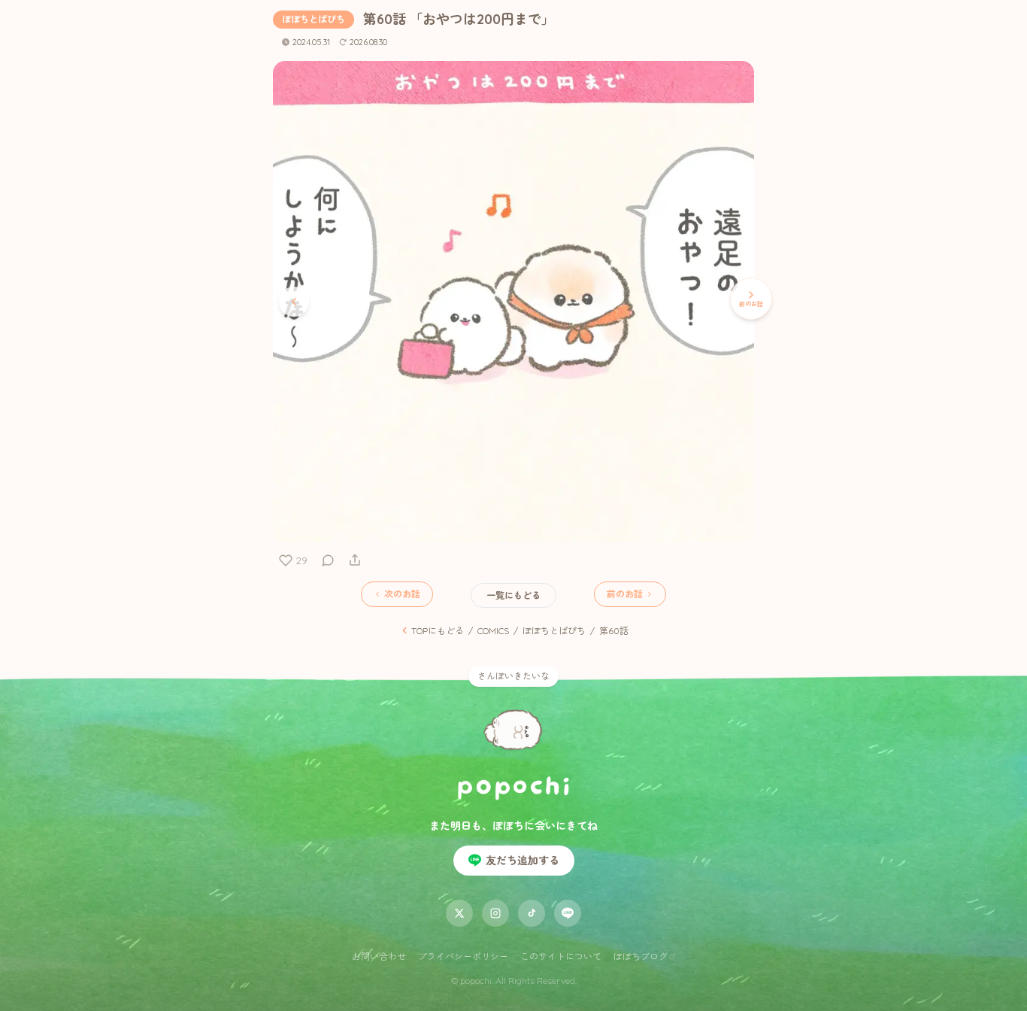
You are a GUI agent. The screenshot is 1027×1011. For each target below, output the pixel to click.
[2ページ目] (519, 530)
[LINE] (567, 913)
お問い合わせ (379, 956)
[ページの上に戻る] (513, 733)
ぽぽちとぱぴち (313, 19)
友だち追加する (522, 860)
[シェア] (355, 560)
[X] (459, 913)
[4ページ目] (498, 530)
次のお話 (402, 594)
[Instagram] (495, 913)
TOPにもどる (437, 630)
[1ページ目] (529, 530)
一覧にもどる (513, 595)
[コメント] (328, 560)
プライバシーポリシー (463, 956)
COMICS (493, 630)
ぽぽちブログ (640, 956)
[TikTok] (531, 913)
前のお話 (625, 594)
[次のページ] (294, 302)
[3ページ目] (508, 530)
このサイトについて (560, 956)
